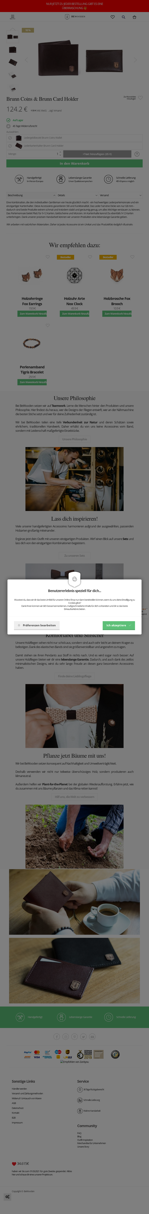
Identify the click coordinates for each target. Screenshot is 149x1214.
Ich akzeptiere (116, 625)
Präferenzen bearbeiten (39, 625)
